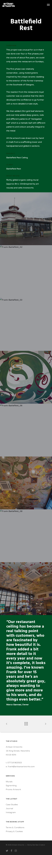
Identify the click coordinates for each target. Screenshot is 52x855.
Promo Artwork (13, 789)
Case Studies (12, 804)
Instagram (11, 812)
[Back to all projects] (26, 723)
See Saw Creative (38, 845)
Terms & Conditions (15, 827)
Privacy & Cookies (14, 831)
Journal (9, 808)
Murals (9, 781)
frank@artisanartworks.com (21, 766)
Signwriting (11, 785)
